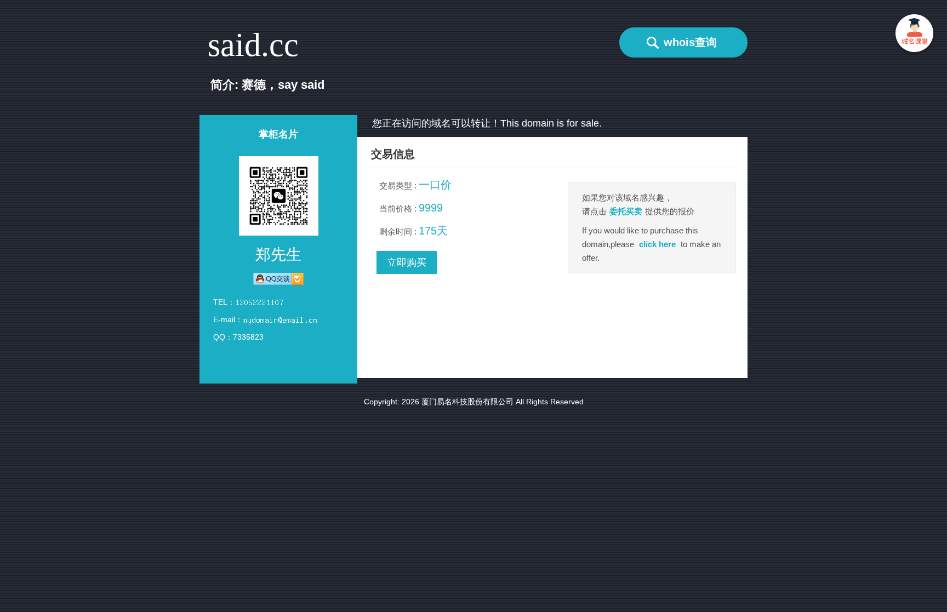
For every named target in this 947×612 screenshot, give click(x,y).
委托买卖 (625, 211)
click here (657, 244)
